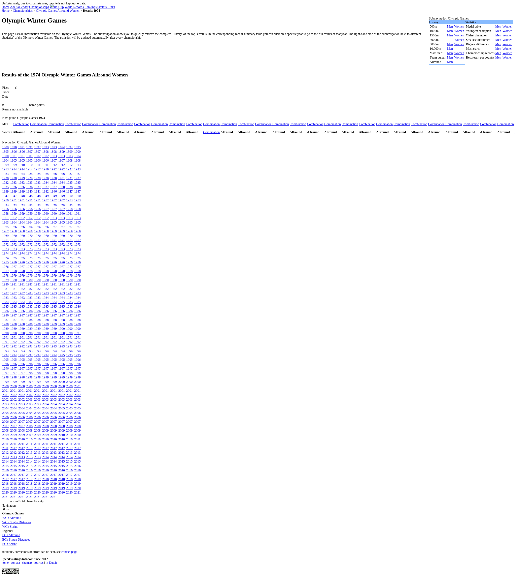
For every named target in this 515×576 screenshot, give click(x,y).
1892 (37, 147)
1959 (13, 213)
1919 (45, 169)
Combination (21, 124)
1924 (13, 173)
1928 (5, 178)
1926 (53, 173)
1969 (53, 231)
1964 (13, 222)
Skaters (102, 7)
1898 (45, 151)
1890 (13, 147)
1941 (37, 191)
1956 (5, 209)
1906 (37, 160)
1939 (5, 191)
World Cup (57, 7)
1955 (45, 204)
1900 (77, 151)
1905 (13, 160)
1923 (77, 169)
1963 (53, 218)
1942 (45, 191)
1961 (69, 213)
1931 (61, 178)
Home (5, 7)
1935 (69, 182)
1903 (53, 156)
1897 (29, 151)
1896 (13, 151)
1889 (5, 147)
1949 (45, 196)
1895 (77, 147)
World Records (74, 7)
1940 (29, 191)
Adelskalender (19, 7)
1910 (21, 165)
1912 (53, 165)
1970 (13, 235)
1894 (61, 147)
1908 (69, 160)
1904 (77, 156)
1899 (61, 151)
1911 (37, 165)
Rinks (111, 7)
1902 (37, 156)
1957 (45, 209)
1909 (5, 165)
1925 (37, 173)
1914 (13, 169)
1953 (69, 200)
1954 (13, 204)
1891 (21, 147)
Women (459, 26)
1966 (13, 227)
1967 (53, 227)
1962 (13, 218)
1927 (69, 173)
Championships (39, 7)
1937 (37, 187)
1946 (53, 191)
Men (450, 26)
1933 (13, 182)
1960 (45, 213)
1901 (13, 156)
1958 (69, 209)
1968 (13, 231)
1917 (37, 169)
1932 (77, 178)
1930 (45, 178)
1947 (69, 191)
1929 (21, 178)
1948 (21, 196)
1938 (61, 187)
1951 (13, 200)
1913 (77, 165)
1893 (45, 147)
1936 (13, 187)
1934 (45, 182)
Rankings (90, 7)
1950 (69, 196)
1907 (53, 160)
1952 (45, 200)
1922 (53, 169)
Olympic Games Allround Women (57, 10)
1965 (53, 222)
